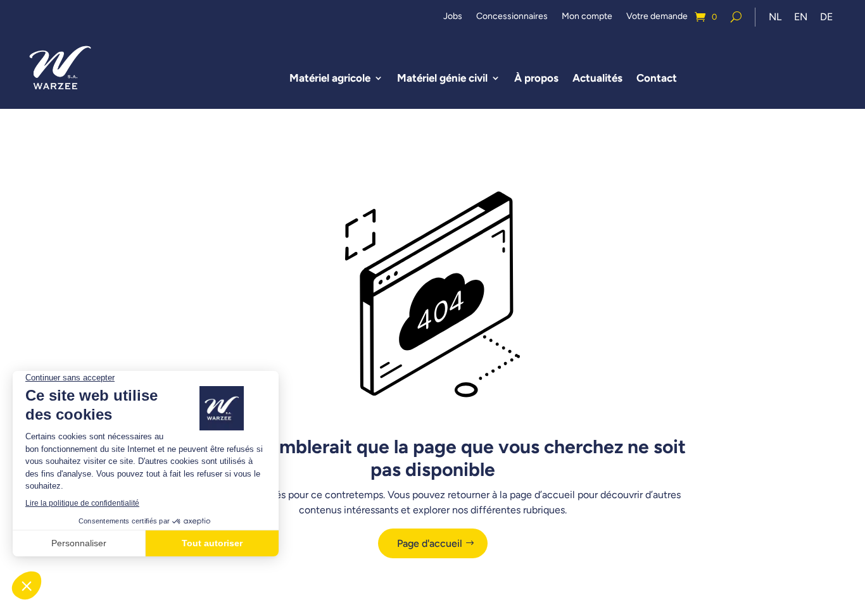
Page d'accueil (429, 543)
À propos (536, 78)
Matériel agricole (329, 78)
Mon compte (587, 17)
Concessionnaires (512, 17)
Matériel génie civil (442, 78)
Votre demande (657, 17)
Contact (656, 78)
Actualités (597, 78)
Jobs (452, 17)
